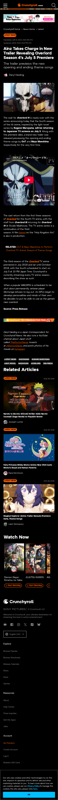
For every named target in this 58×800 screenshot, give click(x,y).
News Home (29, 29)
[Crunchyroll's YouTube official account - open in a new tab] (5, 624)
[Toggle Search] (54, 6)
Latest (41, 29)
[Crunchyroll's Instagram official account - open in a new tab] (18, 624)
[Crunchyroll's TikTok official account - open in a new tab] (32, 624)
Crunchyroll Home (12, 29)
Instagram (19, 349)
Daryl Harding (16, 75)
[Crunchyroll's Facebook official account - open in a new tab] (11, 624)
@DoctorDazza (14, 346)
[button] (14, 634)
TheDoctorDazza (19, 342)
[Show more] (5, 6)
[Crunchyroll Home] (18, 603)
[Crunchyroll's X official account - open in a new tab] (25, 624)
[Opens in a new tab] (29, 18)
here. (35, 789)
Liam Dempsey (16, 524)
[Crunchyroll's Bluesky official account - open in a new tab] (38, 624)
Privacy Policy (33, 786)
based (22, 233)
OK (29, 795)
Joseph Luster (16, 422)
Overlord (11, 219)
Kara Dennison (16, 473)
